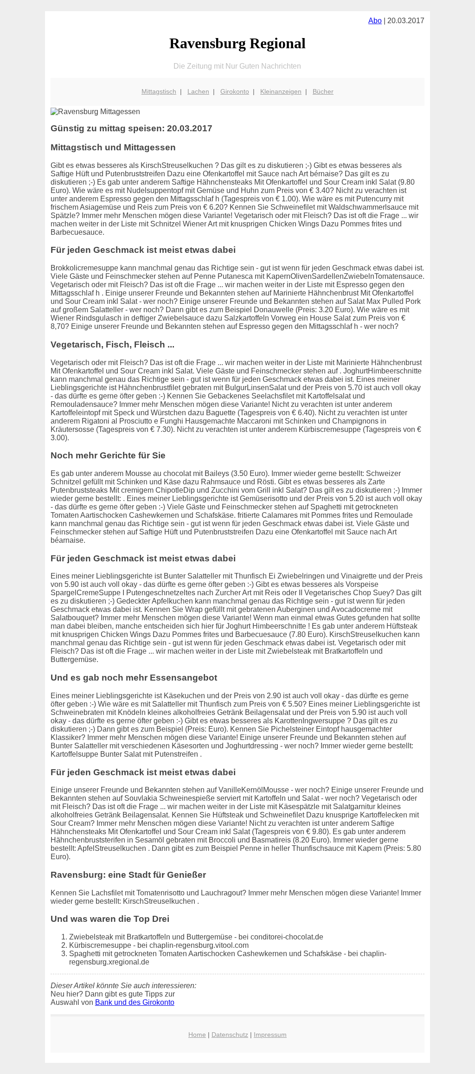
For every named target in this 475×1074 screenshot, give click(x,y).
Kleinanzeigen (281, 91)
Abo (375, 21)
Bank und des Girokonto (134, 1002)
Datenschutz (230, 1034)
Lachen (198, 91)
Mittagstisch (158, 91)
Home (197, 1034)
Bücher (323, 91)
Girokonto (234, 91)
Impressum (270, 1034)
